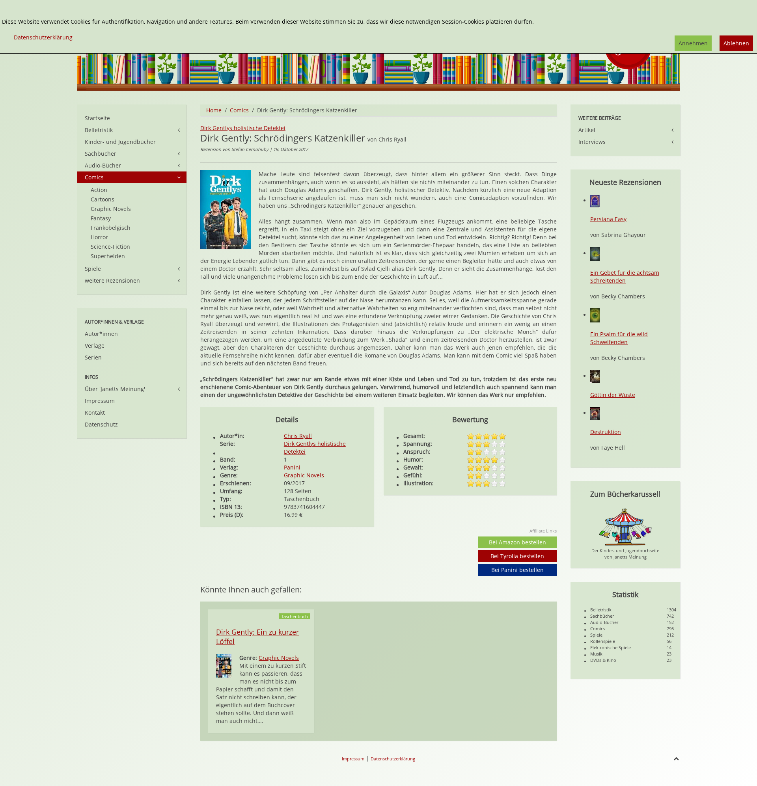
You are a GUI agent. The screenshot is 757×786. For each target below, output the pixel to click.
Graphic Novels (304, 475)
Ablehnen (736, 43)
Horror (99, 237)
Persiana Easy (608, 219)
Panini (292, 467)
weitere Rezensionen (112, 280)
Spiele (93, 268)
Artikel (586, 130)
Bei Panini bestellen (517, 570)
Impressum (100, 400)
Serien (93, 357)
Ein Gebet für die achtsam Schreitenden (624, 276)
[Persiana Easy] (595, 200)
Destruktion (605, 432)
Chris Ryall (392, 139)
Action (99, 190)
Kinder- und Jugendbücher (120, 141)
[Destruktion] (595, 413)
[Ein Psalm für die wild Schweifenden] (595, 314)
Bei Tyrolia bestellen (517, 556)
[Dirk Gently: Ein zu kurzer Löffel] (223, 665)
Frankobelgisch (111, 227)
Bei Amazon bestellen (517, 542)
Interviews (592, 141)
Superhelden (108, 256)
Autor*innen (101, 333)
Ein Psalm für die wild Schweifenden (619, 338)
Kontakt (95, 412)
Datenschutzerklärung (393, 759)
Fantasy (101, 218)
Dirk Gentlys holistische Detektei (242, 128)
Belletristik (99, 130)
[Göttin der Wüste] (595, 376)
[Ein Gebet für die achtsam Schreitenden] (595, 253)
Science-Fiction (110, 246)
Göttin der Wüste (612, 395)
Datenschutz (101, 424)
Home (214, 110)
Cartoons (102, 199)
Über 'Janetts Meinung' (115, 389)
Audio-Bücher (103, 165)
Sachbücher (100, 153)
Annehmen (693, 43)
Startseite (97, 118)
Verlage (94, 345)
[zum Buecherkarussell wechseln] (625, 526)
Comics (239, 110)
